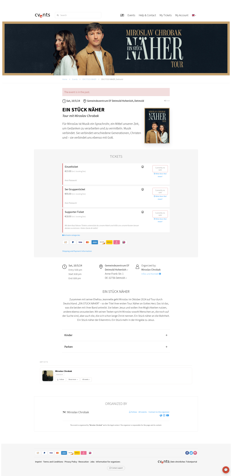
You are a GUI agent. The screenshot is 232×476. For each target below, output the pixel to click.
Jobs (92, 461)
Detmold (120, 277)
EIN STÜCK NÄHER (89, 79)
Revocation (83, 461)
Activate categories (72, 235)
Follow (61, 379)
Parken (68, 347)
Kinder (68, 335)
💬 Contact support (116, 468)
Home (64, 79)
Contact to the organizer (159, 412)
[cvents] (43, 15)
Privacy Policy (71, 461)
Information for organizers (108, 461)
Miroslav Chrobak (63, 371)
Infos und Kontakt (150, 273)
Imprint (38, 461)
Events (74, 79)
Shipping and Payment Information (77, 251)
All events (85, 379)
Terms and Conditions (53, 461)
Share (168, 101)
